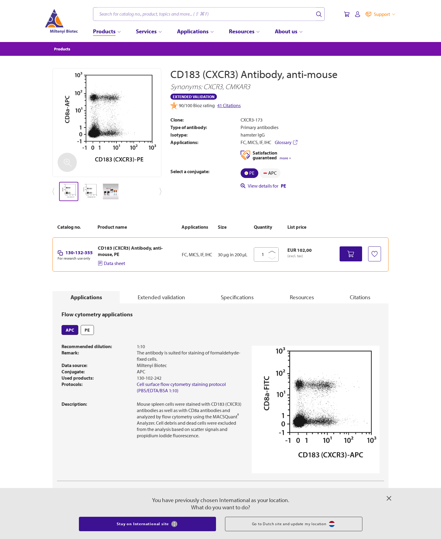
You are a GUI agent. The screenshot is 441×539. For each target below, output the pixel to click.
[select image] (68, 191)
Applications (86, 297)
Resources (302, 297)
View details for (267, 186)
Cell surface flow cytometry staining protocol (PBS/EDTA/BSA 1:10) (181, 387)
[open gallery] (106, 122)
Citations (360, 297)
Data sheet (114, 263)
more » (285, 158)
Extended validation (161, 297)
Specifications (237, 297)
